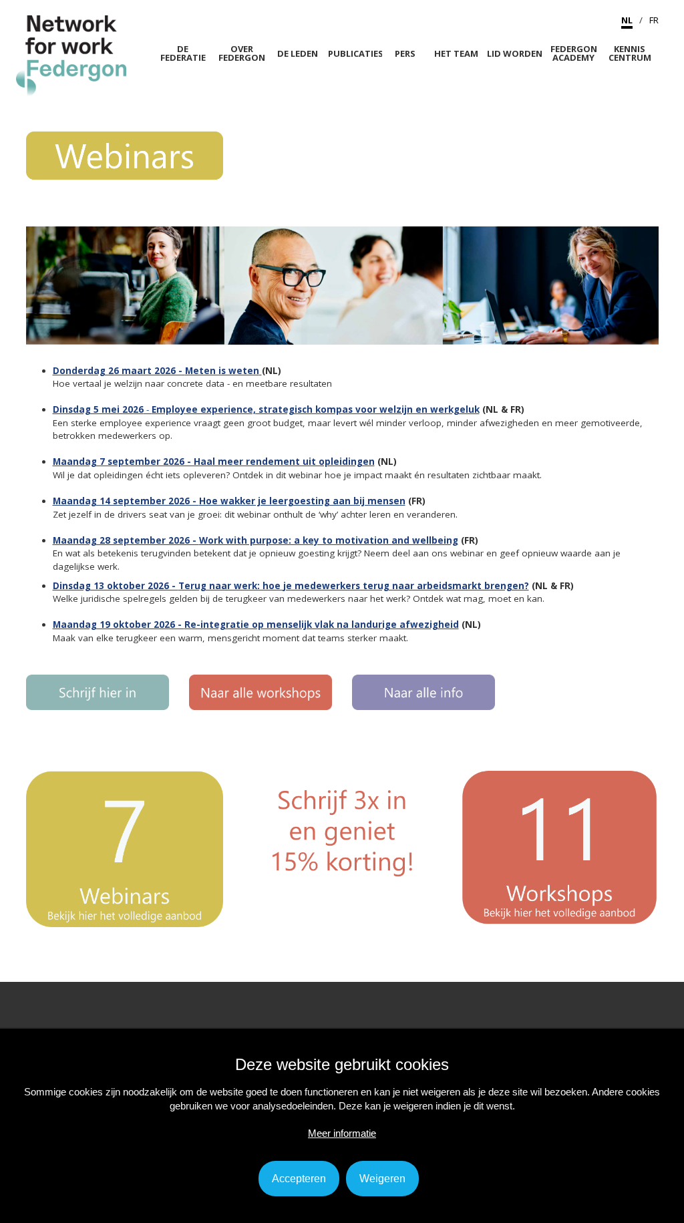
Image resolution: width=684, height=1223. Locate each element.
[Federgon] (71, 55)
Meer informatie (342, 1133)
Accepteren (299, 1178)
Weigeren (382, 1178)
